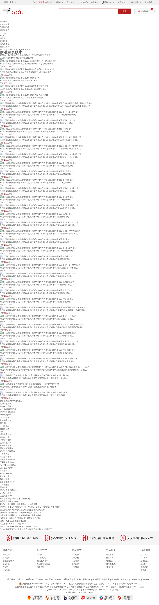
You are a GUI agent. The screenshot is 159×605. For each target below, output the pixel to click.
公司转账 (75, 567)
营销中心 (58, 579)
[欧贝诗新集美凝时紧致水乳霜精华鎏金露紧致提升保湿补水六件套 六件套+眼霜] (33, 392)
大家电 (5, 567)
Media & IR (147, 579)
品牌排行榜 (4, 27)
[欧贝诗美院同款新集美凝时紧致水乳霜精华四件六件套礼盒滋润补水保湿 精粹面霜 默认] (37, 282)
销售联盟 (87, 579)
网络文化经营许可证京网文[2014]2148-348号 (90, 587)
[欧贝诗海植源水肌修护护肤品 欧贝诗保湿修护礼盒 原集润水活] (27, 69)
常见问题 (6, 564)
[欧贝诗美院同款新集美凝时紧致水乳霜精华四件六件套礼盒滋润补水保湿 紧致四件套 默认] (38, 333)
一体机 (3, 33)
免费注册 (48, 2)
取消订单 (110, 567)
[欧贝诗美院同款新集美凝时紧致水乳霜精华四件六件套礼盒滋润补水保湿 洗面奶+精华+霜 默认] (40, 231)
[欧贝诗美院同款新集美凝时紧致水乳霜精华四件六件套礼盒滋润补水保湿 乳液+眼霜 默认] (37, 350)
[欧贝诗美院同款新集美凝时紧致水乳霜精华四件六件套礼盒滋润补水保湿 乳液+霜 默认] (36, 299)
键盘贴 (3, 38)
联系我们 (20, 579)
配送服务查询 (42, 561)
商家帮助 (49, 579)
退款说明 (110, 561)
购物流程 (6, 554)
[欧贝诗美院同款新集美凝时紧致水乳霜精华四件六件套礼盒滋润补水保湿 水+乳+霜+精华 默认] (39, 112)
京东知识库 (4, 24)
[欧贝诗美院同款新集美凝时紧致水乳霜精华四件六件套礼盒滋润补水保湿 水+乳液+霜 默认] (38, 163)
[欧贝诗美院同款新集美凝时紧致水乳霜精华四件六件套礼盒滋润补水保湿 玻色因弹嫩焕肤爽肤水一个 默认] (44, 367)
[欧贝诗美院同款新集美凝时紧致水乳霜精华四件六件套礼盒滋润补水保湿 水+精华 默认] (36, 197)
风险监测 (105, 579)
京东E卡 (144, 564)
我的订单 (60, 2)
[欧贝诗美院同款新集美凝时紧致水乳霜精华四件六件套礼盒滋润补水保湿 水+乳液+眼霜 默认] (39, 205)
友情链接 (77, 579)
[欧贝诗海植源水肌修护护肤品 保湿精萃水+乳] (19, 78)
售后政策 (110, 554)
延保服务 (144, 561)
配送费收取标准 (43, 564)
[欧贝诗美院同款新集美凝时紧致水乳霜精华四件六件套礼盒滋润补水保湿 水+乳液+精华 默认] (39, 222)
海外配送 (41, 567)
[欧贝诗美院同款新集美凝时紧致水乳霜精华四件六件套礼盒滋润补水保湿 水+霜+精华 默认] (38, 248)
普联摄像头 (4, 30)
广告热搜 (37, 529)
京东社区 (96, 579)
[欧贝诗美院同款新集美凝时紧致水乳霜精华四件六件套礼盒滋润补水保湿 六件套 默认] (36, 129)
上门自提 (41, 554)
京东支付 (82, 592)
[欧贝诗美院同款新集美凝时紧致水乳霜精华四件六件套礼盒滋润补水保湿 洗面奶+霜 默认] (37, 273)
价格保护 (110, 558)
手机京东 (108, 2)
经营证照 (114, 590)
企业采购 (94, 2)
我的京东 (70, 2)
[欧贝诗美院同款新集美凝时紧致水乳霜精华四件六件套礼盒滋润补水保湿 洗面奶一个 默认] (38, 316)
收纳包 (3, 35)
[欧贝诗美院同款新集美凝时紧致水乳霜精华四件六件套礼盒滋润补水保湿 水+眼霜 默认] (36, 171)
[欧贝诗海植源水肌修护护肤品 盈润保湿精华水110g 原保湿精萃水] (28, 61)
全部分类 (3, 21)
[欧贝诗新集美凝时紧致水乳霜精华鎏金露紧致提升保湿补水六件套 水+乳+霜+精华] (35, 375)
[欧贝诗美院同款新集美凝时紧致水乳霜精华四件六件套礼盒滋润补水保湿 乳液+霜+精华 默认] (39, 341)
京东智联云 (28, 529)
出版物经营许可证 (61, 587)
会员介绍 (6, 558)
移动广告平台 (17, 529)
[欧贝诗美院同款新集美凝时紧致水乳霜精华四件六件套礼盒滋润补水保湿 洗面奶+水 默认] (37, 120)
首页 (2, 49)
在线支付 (75, 558)
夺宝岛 (143, 554)
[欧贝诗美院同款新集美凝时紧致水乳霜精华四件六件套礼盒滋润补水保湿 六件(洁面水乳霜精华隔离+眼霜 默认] (46, 103)
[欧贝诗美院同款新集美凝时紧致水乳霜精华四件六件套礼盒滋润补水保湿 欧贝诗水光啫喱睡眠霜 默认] (42, 324)
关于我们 (11, 579)
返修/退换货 (111, 564)
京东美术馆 (4, 44)
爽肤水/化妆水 (11, 49)
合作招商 (39, 579)
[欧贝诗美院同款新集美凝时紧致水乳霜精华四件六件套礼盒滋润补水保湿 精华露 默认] (36, 256)
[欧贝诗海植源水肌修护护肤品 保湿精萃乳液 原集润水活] (24, 95)
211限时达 (41, 558)
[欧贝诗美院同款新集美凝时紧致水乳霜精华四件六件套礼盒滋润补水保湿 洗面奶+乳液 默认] (38, 358)
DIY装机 (144, 558)
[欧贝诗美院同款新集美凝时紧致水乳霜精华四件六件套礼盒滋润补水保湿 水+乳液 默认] (36, 180)
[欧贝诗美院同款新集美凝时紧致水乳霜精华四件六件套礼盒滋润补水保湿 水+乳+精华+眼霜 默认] (40, 137)
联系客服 (6, 570)
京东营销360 (46, 529)
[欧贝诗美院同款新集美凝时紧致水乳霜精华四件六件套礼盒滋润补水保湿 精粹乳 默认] (36, 290)
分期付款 (75, 561)
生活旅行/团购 (8, 561)
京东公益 (124, 579)
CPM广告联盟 (6, 529)
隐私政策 (115, 579)
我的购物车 (146, 11)
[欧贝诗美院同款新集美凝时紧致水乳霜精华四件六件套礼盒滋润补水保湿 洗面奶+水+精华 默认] (40, 265)
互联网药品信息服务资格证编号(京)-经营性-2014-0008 (91, 584)
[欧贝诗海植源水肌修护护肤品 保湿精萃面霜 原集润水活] (24, 86)
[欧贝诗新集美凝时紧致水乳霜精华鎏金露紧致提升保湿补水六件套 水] (29, 384)
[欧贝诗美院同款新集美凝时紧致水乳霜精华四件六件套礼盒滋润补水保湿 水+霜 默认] (36, 239)
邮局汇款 (75, 564)
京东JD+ (144, 570)
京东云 (91, 592)
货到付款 (75, 554)
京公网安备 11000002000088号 (35, 584)
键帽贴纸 (3, 41)
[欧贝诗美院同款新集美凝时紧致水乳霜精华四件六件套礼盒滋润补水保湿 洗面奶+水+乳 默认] (39, 188)
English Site (135, 579)
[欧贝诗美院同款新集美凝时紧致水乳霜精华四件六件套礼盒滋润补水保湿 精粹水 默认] (36, 214)
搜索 (124, 11)
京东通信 (144, 567)
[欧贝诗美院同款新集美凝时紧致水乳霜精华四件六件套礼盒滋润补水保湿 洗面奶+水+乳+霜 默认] (40, 154)
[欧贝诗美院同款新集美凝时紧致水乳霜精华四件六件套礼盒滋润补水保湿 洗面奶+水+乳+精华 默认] (41, 146)
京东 (24, 12)
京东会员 (84, 2)
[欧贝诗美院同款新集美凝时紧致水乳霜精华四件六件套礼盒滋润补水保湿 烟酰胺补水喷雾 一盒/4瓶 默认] (43, 307)
